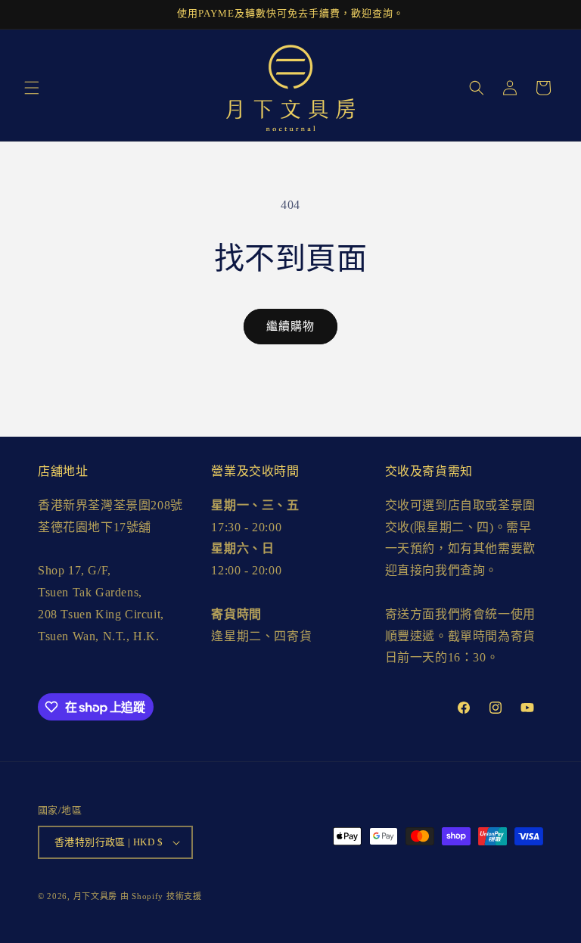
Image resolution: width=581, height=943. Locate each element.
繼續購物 (290, 326)
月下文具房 (95, 896)
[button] (31, 87)
